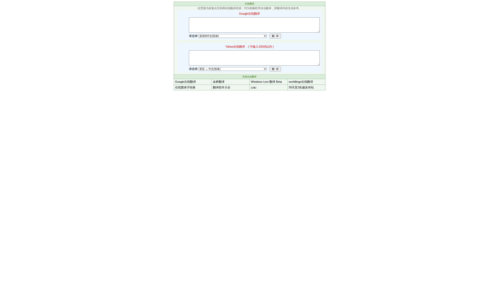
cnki (253, 87)
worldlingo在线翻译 (301, 81)
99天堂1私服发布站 (301, 87)
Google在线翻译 (185, 81)
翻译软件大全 (221, 87)
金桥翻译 (219, 81)
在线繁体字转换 (185, 87)
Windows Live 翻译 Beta (266, 81)
